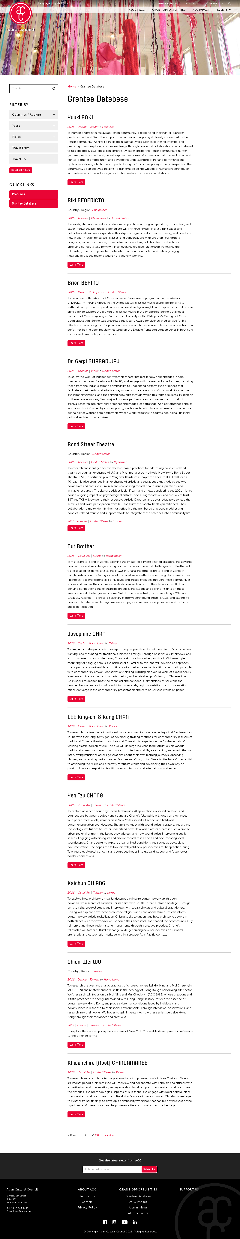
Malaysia (108, 127)
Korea (113, 726)
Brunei (117, 521)
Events (222, 9)
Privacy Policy (87, 1207)
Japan (94, 127)
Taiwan (113, 643)
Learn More (76, 182)
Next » (109, 1135)
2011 (71, 521)
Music (82, 292)
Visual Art (84, 555)
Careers (87, 1202)
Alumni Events (138, 1213)
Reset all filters (20, 170)
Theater (83, 218)
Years (16, 125)
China (97, 555)
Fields (16, 136)
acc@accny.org (23, 1211)
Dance (82, 127)
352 (97, 1135)
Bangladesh (114, 555)
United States (120, 218)
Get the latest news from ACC (120, 1160)
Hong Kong (96, 643)
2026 (71, 127)
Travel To (19, 159)
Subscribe (149, 1169)
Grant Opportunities (168, 9)
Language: (44, 3)
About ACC (137, 9)
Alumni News (138, 1207)
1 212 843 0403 (19, 1208)
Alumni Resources (169, 3)
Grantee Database (24, 203)
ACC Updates (194, 3)
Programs (18, 194)
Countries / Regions (27, 114)
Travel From (21, 147)
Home (72, 86)
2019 (71, 1025)
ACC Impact (201, 9)
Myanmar (120, 462)
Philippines (99, 210)
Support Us (215, 3)
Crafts (82, 643)
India (94, 371)
